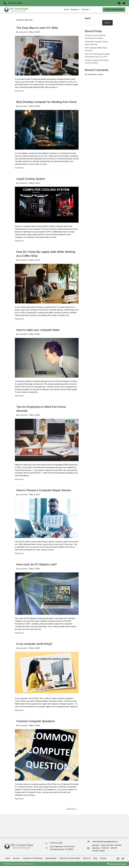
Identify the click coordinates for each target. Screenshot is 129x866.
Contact (103, 858)
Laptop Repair (50, 858)
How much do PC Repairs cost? (36, 564)
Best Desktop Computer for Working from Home (46, 101)
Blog (95, 858)
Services (16, 858)
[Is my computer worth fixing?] (47, 673)
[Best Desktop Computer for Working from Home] (47, 130)
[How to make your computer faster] (47, 358)
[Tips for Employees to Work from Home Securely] (47, 440)
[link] (66, 9)
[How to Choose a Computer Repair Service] (47, 518)
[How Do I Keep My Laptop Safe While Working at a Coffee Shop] (47, 284)
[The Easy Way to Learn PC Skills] (47, 55)
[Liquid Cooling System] (47, 205)
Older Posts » (71, 809)
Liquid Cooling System (30, 178)
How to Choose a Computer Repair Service (43, 490)
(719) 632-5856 (15, 3)
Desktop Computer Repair (69, 858)
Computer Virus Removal (32, 858)
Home (7, 858)
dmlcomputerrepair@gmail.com (105, 842)
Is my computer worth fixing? (34, 643)
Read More (19, 91)
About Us (86, 858)
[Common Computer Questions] (47, 755)
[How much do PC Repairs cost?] (47, 593)
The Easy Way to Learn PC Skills (37, 27)
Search (88, 18)
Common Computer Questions (35, 721)
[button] (78, 9)
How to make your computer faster (38, 329)
